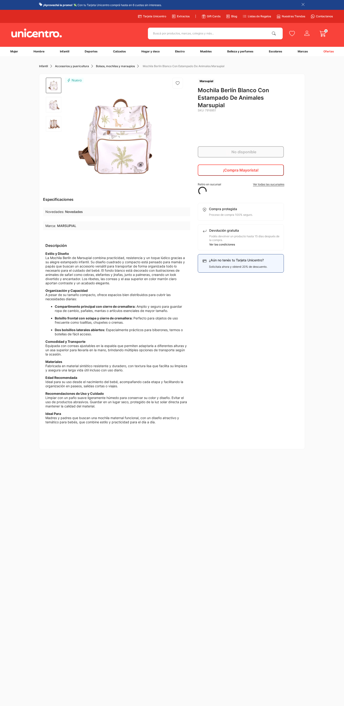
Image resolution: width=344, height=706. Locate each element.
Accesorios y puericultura (72, 66)
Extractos (183, 16)
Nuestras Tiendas (293, 16)
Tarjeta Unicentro (154, 16)
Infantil (43, 66)
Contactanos (324, 16)
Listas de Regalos (259, 16)
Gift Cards (213, 16)
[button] (241, 184)
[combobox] (215, 33)
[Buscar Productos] (275, 33)
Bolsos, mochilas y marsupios (115, 66)
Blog (234, 16)
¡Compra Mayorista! (241, 170)
